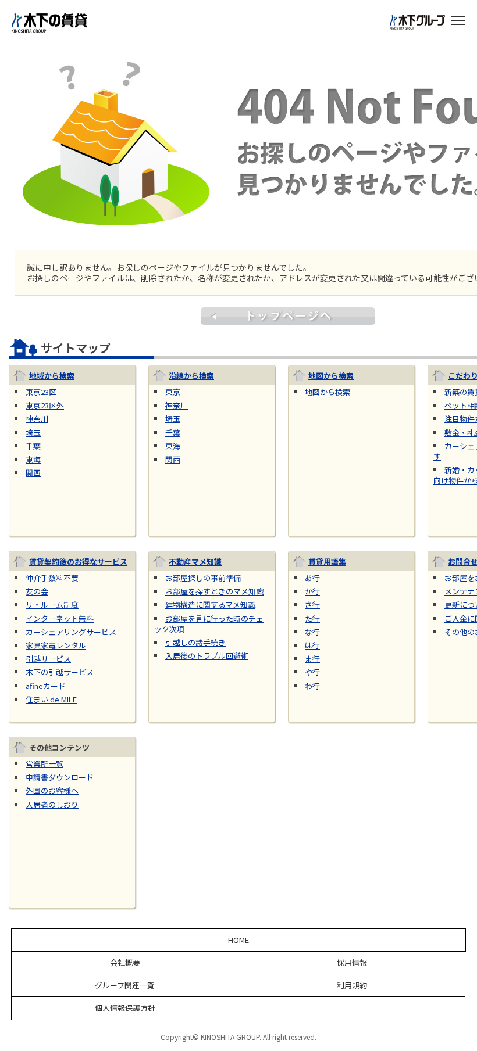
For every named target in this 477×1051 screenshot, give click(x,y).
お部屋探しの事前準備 (203, 577)
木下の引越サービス (60, 671)
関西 (33, 472)
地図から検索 (331, 375)
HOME (238, 940)
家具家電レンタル (56, 645)
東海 (33, 459)
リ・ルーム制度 (52, 604)
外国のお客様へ (52, 790)
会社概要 (125, 962)
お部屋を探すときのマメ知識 (214, 591)
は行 (312, 645)
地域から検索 (51, 375)
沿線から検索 (191, 375)
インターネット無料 (60, 618)
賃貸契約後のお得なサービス (78, 561)
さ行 (312, 604)
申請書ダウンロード (60, 777)
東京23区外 (45, 405)
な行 (312, 631)
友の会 (37, 591)
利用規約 (352, 985)
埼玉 (33, 432)
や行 (312, 671)
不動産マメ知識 (195, 561)
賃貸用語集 (327, 561)
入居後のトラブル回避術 (206, 655)
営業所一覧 (44, 763)
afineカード (46, 685)
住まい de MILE (51, 699)
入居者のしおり (52, 804)
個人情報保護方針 (125, 1008)
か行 (312, 591)
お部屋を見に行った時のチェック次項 (209, 623)
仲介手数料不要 (52, 577)
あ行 (312, 577)
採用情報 (352, 962)
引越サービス (48, 658)
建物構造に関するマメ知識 (210, 604)
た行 (312, 618)
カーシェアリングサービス (71, 631)
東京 (172, 391)
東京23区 (41, 391)
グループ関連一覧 (125, 985)
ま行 (312, 658)
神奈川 (37, 418)
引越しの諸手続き (195, 642)
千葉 (33, 445)
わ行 (312, 685)
